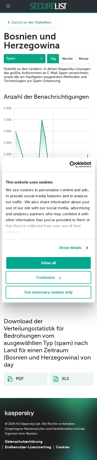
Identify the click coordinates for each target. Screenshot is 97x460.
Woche (67, 58)
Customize (45, 277)
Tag (53, 58)
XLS (65, 378)
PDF (19, 378)
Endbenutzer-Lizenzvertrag (28, 447)
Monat (84, 58)
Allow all (48, 263)
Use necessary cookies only (48, 292)
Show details (70, 248)
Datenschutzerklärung (23, 442)
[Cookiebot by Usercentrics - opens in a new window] (69, 164)
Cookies (62, 447)
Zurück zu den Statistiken (31, 22)
